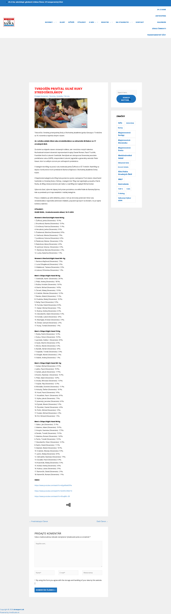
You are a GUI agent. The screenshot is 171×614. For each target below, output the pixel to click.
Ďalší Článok (102, 521)
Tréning (121, 193)
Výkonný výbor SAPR (124, 199)
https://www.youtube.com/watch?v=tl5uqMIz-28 (52, 496)
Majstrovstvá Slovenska (124, 141)
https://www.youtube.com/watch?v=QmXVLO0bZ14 (53, 491)
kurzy (120, 128)
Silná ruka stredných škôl (125, 172)
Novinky (52, 96)
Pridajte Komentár (41, 96)
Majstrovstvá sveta (124, 149)
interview (130, 123)
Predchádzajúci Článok (38, 521)
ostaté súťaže (123, 167)
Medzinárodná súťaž (125, 156)
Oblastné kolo (123, 163)
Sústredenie (123, 184)
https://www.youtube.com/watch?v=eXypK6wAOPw (53, 485)
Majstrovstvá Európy (124, 133)
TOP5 (128, 189)
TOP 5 (120, 189)
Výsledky (59, 96)
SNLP (120, 179)
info (120, 123)
